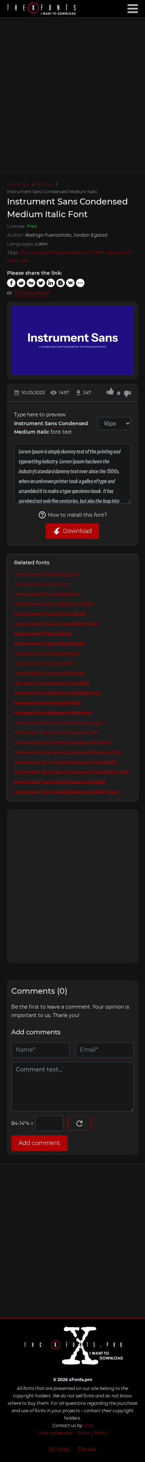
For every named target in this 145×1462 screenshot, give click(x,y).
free (24, 252)
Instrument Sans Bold (42, 633)
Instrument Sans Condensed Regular (47, 653)
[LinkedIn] (50, 283)
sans (113, 252)
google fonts (45, 252)
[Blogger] (60, 283)
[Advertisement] (72, 94)
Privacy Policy (92, 1433)
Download (77, 531)
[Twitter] (41, 283)
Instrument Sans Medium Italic (54, 603)
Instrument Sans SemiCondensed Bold (59, 781)
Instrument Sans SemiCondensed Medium (62, 742)
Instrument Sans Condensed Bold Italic (53, 712)
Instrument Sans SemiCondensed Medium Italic (68, 752)
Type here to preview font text (51, 423)
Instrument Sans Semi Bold (50, 613)
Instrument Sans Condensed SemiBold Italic (57, 692)
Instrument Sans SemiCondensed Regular (60, 722)
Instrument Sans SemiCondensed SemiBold (65, 762)
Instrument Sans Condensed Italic (44, 663)
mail (88, 1425)
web (24, 260)
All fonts (59, 1449)
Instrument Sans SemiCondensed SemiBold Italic (72, 771)
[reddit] (21, 283)
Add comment (39, 1143)
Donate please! (32, 293)
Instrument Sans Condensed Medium (49, 673)
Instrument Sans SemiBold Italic (56, 623)
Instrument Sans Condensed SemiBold (52, 683)
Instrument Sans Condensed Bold (47, 702)
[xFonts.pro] (42, 9)
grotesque (73, 252)
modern (96, 252)
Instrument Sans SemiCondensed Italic (56, 732)
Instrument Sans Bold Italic (50, 643)
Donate (87, 1449)
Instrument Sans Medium (47, 594)
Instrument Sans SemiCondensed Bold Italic (66, 791)
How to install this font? (77, 515)
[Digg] (31, 283)
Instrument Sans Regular (46, 574)
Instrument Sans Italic (42, 584)
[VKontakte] (70, 283)
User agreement (55, 1433)
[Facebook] (11, 283)
